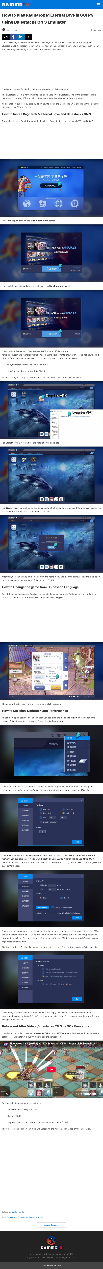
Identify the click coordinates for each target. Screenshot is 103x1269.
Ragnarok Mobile (36, 1217)
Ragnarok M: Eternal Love (17, 1217)
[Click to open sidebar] (98, 3)
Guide (14, 1212)
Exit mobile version (51, 1265)
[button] (6, 37)
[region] (51, 68)
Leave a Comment (51, 1225)
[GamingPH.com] (27, 4)
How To (21, 1212)
